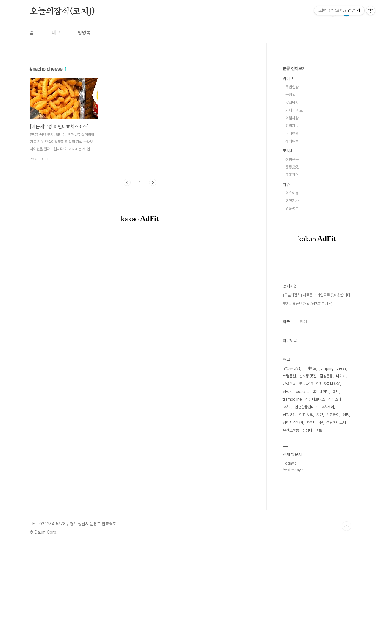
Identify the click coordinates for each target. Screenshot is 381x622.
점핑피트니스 (315, 399)
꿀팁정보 (292, 95)
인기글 (305, 321)
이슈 (286, 184)
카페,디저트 (294, 110)
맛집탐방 (292, 102)
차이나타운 (315, 422)
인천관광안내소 (306, 407)
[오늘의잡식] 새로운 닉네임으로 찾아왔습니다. (317, 295)
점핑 (346, 414)
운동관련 (292, 175)
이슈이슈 (292, 193)
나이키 (341, 376)
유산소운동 (291, 430)
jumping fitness (333, 368)
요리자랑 (292, 126)
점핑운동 (292, 159)
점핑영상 (289, 414)
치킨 (319, 414)
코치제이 (327, 407)
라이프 (288, 78)
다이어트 (309, 368)
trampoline (292, 399)
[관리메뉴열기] (370, 10)
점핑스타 (334, 399)
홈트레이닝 (321, 391)
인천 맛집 (306, 414)
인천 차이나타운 (328, 384)
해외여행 (292, 141)
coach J (303, 391)
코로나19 (306, 384)
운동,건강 (292, 167)
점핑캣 (288, 391)
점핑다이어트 (312, 430)
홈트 (335, 391)
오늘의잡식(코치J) (62, 11)
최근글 (288, 321)
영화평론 (292, 208)
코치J (287, 151)
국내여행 (292, 133)
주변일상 (292, 87)
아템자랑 (292, 118)
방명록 (84, 32)
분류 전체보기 (294, 68)
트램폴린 (289, 376)
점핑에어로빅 (336, 422)
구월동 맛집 (291, 368)
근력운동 (289, 384)
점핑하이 (332, 414)
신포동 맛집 (307, 376)
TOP (346, 526)
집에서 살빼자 (293, 422)
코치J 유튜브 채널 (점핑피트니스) (307, 303)
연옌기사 (292, 201)
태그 (56, 32)
